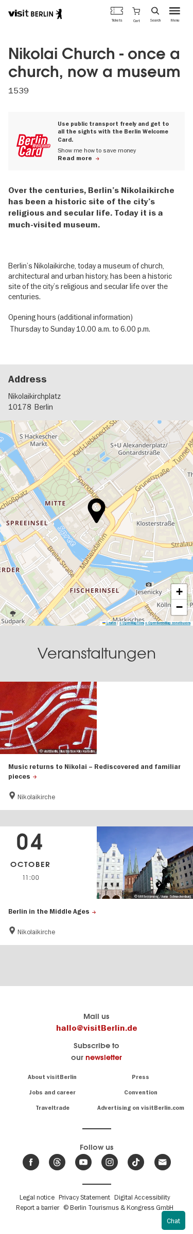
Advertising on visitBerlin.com (140, 1108)
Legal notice (37, 1197)
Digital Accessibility (142, 1197)
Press (140, 1077)
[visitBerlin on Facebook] (31, 1162)
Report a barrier (37, 1207)
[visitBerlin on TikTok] (136, 1162)
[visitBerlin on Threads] (57, 1162)
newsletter (103, 1057)
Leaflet (111, 623)
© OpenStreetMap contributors (167, 623)
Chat (173, 1221)
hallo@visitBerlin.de (96, 1028)
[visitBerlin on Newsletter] (162, 1162)
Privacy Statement (84, 1197)
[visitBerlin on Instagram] (109, 1162)
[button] (136, 14)
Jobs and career (52, 1092)
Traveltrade (52, 1108)
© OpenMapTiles (131, 623)
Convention (140, 1092)
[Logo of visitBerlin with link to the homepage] (35, 14)
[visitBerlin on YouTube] (83, 1162)
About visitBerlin (52, 1077)
